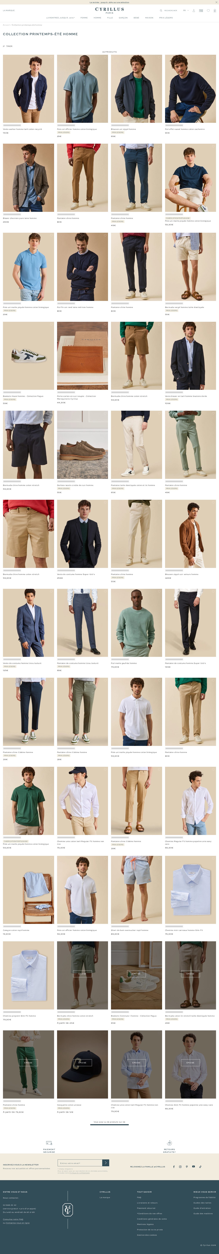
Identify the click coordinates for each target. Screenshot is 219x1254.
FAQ (139, 1197)
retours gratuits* (169, 1150)
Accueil (6, 25)
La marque (9, 10)
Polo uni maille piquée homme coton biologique (188, 221)
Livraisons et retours (147, 1203)
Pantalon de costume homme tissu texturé (77, 663)
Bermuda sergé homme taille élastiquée (184, 307)
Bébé (136, 18)
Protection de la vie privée (150, 1229)
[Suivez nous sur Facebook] (174, 1167)
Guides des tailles (202, 1203)
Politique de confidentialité (80, 1173)
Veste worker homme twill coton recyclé (22, 129)
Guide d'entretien (202, 1208)
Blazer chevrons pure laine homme (20, 218)
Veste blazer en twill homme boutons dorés (186, 396)
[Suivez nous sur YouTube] (193, 1166)
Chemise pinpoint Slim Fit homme (19, 1016)
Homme (97, 18)
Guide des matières (203, 1213)
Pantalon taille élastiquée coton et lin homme (133, 485)
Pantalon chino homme (68, 218)
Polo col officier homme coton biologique (77, 129)
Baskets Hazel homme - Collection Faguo (23, 396)
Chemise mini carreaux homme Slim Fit (184, 930)
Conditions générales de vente (152, 1219)
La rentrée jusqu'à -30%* (60, 18)
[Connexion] (194, 10)
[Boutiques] (201, 10)
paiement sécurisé (49, 1150)
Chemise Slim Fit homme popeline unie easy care (189, 1105)
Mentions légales (145, 1224)
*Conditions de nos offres (149, 1213)
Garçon (123, 18)
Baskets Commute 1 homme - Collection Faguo (134, 1016)
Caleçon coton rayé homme (16, 930)
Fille (110, 18)
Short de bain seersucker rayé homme (129, 930)
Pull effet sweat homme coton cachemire (185, 129)
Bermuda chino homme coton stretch (129, 396)
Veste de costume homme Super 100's (76, 574)
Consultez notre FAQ (13, 1219)
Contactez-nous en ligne (17, 1223)
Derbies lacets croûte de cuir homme (75, 485)
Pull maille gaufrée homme (124, 663)
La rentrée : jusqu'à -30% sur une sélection (109, 2)
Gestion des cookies (147, 1235)
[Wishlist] (208, 10)
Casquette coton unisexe (69, 1105)
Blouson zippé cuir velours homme (182, 574)
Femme (84, 18)
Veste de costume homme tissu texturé (22, 663)
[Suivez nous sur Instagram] (180, 1167)
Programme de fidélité (205, 1197)
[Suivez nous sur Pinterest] (187, 1167)
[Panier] (215, 10)
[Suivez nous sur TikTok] (200, 1167)
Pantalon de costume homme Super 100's (185, 663)
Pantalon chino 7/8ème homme (18, 752)
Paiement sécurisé (146, 1208)
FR (184, 10)
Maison (149, 18)
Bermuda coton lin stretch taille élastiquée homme (190, 1016)
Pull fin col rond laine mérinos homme (75, 307)
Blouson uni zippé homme (123, 129)
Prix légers (166, 18)
